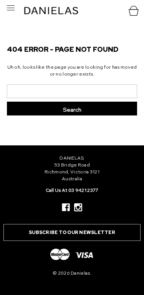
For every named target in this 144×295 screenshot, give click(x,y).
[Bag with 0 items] (134, 10)
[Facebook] (66, 207)
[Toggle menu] (8, 8)
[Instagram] (78, 207)
